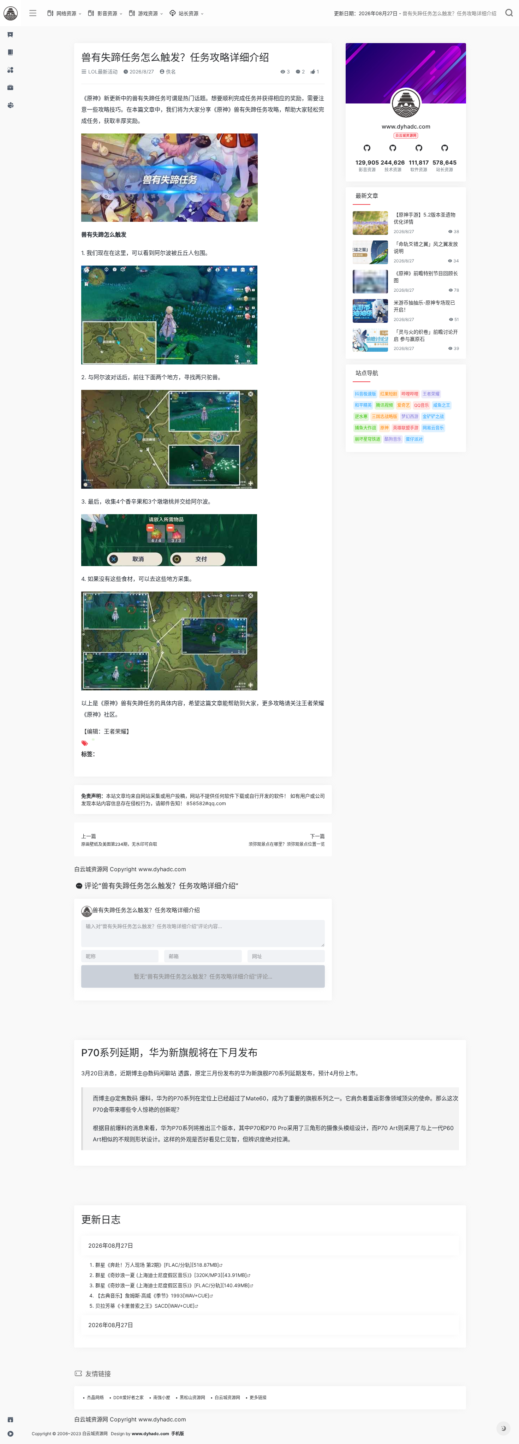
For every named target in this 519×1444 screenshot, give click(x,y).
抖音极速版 (365, 394)
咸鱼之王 (441, 405)
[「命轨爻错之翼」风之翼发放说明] (370, 252)
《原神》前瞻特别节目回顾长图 (426, 276)
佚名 (170, 72)
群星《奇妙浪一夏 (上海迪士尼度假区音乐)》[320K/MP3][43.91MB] (171, 1275)
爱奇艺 (403, 405)
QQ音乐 (421, 405)
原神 (384, 427)
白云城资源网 (227, 1397)
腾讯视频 (384, 405)
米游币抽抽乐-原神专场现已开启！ (424, 306)
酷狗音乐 (392, 439)
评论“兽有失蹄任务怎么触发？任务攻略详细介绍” (161, 886)
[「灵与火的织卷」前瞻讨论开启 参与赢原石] (370, 340)
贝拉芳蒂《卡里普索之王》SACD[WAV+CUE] (145, 1306)
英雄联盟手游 (405, 427)
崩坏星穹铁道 (367, 439)
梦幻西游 (409, 416)
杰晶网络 (95, 1397)
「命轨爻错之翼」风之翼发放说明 (426, 247)
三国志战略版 (384, 416)
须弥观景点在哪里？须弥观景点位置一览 (287, 844)
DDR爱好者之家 (128, 1397)
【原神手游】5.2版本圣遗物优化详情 (424, 218)
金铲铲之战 (433, 416)
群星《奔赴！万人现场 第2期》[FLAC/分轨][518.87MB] (157, 1265)
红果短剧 (388, 394)
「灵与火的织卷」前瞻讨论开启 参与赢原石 (426, 335)
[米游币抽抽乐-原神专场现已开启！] (370, 311)
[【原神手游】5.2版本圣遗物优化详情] (370, 223)
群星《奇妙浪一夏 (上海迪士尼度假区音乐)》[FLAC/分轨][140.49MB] (172, 1285)
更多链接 (258, 1397)
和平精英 (363, 405)
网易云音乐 (433, 427)
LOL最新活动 (102, 72)
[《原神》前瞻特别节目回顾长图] (370, 281)
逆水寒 (361, 416)
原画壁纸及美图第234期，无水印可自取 (119, 844)
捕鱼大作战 (365, 427)
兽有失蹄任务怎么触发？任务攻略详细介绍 (146, 910)
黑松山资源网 (192, 1397)
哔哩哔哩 (409, 394)
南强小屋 (161, 1397)
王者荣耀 (431, 394)
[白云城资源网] (10, 13)
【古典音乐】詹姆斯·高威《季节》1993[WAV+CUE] (152, 1296)
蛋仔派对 (414, 439)
